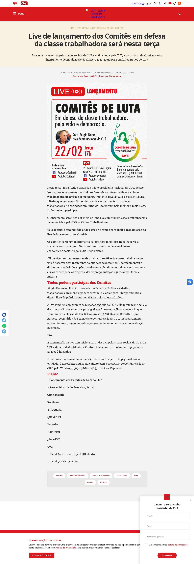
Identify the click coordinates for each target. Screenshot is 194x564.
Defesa (90, 482)
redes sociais (122, 476)
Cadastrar (167, 555)
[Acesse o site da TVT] (15, 4)
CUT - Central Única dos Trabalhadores (95, 28)
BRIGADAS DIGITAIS (77, 476)
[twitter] (155, 3)
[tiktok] (174, 3)
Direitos (103, 482)
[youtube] (169, 3)
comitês (59, 476)
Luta (136, 476)
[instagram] (164, 3)
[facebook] (160, 3)
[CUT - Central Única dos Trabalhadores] (97, 14)
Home (72, 28)
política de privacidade (177, 544)
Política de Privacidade (65, 547)
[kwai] (179, 2)
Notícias (119, 28)
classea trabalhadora (101, 476)
